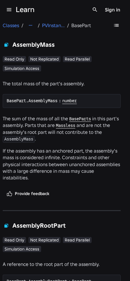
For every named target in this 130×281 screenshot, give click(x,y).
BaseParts (80, 119)
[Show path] (30, 25)
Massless (65, 125)
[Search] (94, 9)
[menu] (9, 9)
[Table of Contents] (116, 25)
